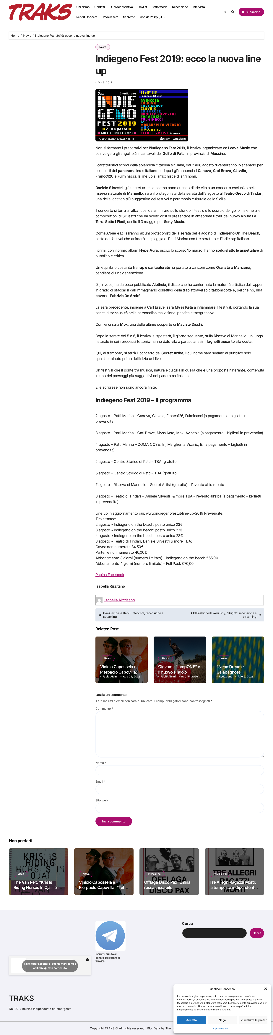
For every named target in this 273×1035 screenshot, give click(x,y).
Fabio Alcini (110, 676)
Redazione (225, 676)
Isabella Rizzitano (119, 600)
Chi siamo (83, 7)
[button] (265, 989)
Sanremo (129, 17)
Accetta (191, 1020)
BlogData (153, 1028)
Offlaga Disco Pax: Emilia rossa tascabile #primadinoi (167, 887)
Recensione (180, 7)
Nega (222, 1020)
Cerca (187, 923)
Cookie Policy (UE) (152, 17)
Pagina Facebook (109, 574)
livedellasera (110, 17)
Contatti (99, 7)
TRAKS (21, 998)
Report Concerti (86, 17)
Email (100, 781)
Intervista (199, 7)
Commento (104, 708)
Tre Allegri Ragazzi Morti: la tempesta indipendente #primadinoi (232, 887)
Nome (100, 763)
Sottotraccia (160, 7)
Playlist (142, 7)
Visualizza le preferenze (254, 1020)
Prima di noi (154, 873)
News (102, 46)
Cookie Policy (220, 1028)
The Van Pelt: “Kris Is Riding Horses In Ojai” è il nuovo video (37, 887)
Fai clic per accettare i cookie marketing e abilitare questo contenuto (50, 965)
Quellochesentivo (121, 7)
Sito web (101, 800)
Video (20, 873)
